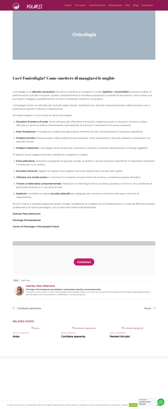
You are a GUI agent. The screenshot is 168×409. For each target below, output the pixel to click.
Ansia (147, 308)
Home (68, 5)
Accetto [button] (133, 405)
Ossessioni (121, 333)
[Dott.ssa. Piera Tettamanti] (19, 294)
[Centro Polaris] (31, 8)
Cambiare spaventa (29, 308)
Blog (135, 5)
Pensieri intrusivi (120, 336)
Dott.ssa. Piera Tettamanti (40, 286)
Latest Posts (25, 280)
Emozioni (71, 333)
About (16, 280)
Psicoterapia (115, 5)
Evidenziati (24, 333)
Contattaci (147, 5)
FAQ (127, 5)
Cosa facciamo (97, 5)
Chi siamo (80, 5)
